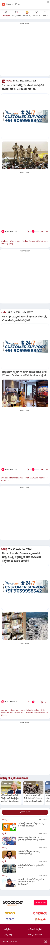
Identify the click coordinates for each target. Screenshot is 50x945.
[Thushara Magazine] (10, 919)
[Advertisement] (25, 50)
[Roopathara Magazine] (40, 913)
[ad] (26, 116)
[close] (48, 2)
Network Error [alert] (13, 4)
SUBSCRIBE (40, 903)
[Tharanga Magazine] (10, 913)
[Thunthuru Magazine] (40, 919)
